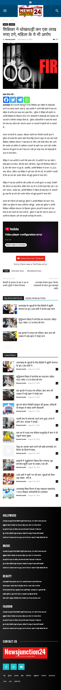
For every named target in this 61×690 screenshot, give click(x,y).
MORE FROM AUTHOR (35, 298)
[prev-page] (4, 347)
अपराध (12, 20)
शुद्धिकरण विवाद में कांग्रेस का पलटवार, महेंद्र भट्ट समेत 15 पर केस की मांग (22, 525)
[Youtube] (21, 667)
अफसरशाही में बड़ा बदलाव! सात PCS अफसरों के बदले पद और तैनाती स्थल (22, 582)
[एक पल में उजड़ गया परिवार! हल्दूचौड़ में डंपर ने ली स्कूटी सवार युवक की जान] (8, 437)
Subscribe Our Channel (32, 258)
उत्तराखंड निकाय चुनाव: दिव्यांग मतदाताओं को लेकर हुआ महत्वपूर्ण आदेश (46, 285)
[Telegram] (20, 100)
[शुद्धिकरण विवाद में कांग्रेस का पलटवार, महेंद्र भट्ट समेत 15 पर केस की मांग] (10, 323)
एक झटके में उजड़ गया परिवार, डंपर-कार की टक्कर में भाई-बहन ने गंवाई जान (22, 529)
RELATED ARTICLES (13, 298)
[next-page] (9, 347)
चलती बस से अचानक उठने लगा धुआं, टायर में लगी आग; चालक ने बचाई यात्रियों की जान (25, 537)
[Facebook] (6, 100)
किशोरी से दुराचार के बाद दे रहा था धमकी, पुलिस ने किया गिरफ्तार (15, 284)
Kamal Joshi (10, 39)
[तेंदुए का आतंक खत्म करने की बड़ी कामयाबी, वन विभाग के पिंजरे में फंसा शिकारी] (8, 451)
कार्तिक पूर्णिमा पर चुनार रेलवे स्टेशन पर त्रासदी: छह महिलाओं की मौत (20, 594)
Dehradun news (17, 271)
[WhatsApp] (13, 667)
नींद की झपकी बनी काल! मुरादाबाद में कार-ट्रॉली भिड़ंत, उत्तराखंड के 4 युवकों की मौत (24, 590)
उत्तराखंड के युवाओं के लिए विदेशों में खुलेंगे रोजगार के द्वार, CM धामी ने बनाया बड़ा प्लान (24, 521)
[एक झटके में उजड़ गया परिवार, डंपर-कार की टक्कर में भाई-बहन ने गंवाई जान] (10, 336)
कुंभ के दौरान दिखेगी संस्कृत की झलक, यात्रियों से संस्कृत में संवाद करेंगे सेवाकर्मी (23, 533)
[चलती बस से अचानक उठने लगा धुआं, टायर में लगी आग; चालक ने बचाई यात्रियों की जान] (8, 422)
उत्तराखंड (12, 24)
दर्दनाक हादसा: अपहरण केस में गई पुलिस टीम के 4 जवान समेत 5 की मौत (21, 586)
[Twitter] (13, 100)
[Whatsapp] (27, 100)
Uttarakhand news (34, 271)
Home (5, 20)
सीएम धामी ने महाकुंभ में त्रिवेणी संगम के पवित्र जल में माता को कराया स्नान (21, 598)
